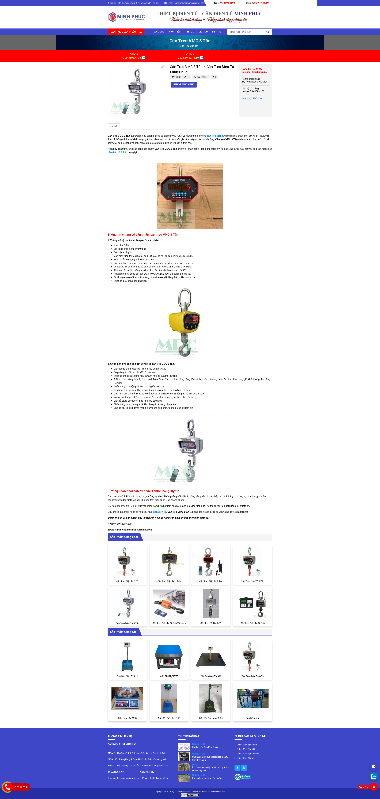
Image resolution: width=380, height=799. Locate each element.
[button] (162, 66)
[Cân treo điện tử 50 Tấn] (252, 603)
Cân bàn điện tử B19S (169, 718)
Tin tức (189, 31)
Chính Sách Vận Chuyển (248, 753)
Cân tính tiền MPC (127, 718)
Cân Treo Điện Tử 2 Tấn (211, 581)
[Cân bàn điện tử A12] (127, 656)
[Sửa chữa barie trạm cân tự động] (184, 777)
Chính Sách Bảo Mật (246, 749)
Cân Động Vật (252, 718)
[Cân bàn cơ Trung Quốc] (210, 698)
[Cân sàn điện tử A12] (211, 656)
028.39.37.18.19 (189, 57)
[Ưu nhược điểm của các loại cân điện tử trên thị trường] (184, 756)
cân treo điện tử (189, 45)
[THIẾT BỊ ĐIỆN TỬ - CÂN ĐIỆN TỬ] (126, 17)
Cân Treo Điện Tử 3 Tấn (252, 581)
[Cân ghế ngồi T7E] (169, 656)
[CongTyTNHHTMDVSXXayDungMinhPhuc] (237, 768)
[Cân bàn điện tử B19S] (169, 698)
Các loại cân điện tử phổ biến (205, 747)
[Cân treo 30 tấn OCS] (211, 603)
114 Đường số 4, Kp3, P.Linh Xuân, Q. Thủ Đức (138, 3)
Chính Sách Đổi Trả (245, 758)
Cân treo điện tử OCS (127, 581)
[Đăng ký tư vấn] (374, 767)
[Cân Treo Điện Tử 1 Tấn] (169, 561)
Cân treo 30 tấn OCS (210, 623)
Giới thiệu (174, 31)
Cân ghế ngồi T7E (169, 676)
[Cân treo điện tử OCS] (127, 561)
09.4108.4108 (133, 57)
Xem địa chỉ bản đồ (252, 98)
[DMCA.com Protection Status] (190, 795)
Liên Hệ (216, 31)
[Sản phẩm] (374, 787)
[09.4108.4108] (374, 776)
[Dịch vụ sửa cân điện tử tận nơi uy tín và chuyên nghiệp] (184, 767)
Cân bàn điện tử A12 (127, 676)
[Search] (267, 32)
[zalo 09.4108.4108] (143, 57)
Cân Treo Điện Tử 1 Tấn (169, 581)
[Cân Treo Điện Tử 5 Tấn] (127, 603)
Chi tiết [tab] (113, 126)
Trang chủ (157, 31)
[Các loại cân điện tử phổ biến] (184, 746)
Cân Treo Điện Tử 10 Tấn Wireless (169, 623)
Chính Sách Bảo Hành (247, 745)
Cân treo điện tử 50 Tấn (252, 623)
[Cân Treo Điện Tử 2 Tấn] (211, 561)
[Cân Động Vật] (253, 698)
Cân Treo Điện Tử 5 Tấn (127, 623)
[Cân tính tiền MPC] (127, 698)
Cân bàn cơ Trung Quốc (211, 718)
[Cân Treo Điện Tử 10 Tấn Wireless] (169, 604)
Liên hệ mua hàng (183, 84)
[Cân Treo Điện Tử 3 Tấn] (252, 561)
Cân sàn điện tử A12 (211, 676)
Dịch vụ (203, 31)
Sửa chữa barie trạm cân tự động (207, 778)
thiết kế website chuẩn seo (213, 792)
